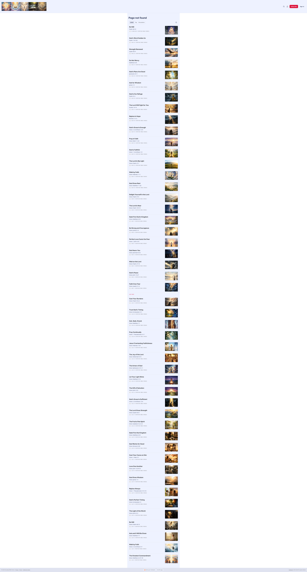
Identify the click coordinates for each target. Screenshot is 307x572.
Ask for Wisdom (135, 83)
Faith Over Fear (134, 284)
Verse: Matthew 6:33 (135, 219)
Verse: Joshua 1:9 (134, 230)
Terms (20, 570)
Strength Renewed (136, 49)
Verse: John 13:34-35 (135, 468)
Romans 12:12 (133, 118)
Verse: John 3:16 (133, 390)
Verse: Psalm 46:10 (134, 524)
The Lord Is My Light (136, 161)
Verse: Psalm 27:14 (134, 264)
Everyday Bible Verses (143, 31)
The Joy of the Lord (136, 354)
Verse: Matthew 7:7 (134, 323)
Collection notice (26, 570)
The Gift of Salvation (136, 388)
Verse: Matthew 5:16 (135, 379)
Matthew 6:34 (133, 62)
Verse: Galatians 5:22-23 (136, 424)
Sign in (302, 6)
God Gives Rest (134, 183)
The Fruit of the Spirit (137, 422)
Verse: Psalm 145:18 (134, 208)
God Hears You (134, 250)
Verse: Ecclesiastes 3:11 (135, 312)
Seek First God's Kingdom (138, 217)
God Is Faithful (134, 150)
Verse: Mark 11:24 (134, 141)
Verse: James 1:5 (133, 479)
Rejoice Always (134, 489)
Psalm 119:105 (133, 40)
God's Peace (133, 273)
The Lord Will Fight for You (139, 105)
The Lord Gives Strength (138, 410)
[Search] (283, 6)
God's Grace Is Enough (137, 127)
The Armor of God (135, 366)
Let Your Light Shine (136, 377)
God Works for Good (136, 444)
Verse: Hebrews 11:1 (135, 174)
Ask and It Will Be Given (137, 533)
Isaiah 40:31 (132, 51)
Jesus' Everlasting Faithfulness (140, 343)
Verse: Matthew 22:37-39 (136, 558)
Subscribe (294, 6)
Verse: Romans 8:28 (134, 446)
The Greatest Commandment (139, 556)
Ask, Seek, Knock (135, 321)
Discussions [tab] (141, 22)
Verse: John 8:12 (133, 513)
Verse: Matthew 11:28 (135, 185)
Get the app (160, 570)
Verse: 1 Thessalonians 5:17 (136, 334)
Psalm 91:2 (132, 96)
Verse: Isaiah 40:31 (134, 412)
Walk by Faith (134, 172)
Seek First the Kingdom (137, 433)
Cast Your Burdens (136, 299)
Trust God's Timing (136, 310)
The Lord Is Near (135, 206)
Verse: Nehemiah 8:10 (135, 357)
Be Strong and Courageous (139, 228)
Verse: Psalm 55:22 (134, 301)
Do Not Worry (134, 60)
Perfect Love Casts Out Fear (139, 239)
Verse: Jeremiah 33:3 (135, 252)
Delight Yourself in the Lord (139, 194)
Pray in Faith (133, 139)
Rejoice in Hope (134, 116)
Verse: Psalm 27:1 (134, 163)
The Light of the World (137, 511)
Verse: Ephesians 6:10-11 (136, 368)
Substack (291, 570)
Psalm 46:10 (132, 29)
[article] (153, 30)
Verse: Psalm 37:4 (134, 197)
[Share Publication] (287, 6)
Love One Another (136, 466)
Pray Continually (135, 332)
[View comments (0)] (141, 33)
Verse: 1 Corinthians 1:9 (135, 152)
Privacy (17, 570)
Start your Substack (150, 570)
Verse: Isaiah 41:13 (134, 286)
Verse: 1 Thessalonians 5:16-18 (137, 491)
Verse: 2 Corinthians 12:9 (136, 130)
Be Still (131, 27)
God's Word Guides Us (137, 38)
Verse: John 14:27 (134, 275)
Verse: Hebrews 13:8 (135, 345)
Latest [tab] (131, 22)
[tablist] (137, 22)
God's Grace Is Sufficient (138, 399)
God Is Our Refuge (135, 94)
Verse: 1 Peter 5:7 (134, 457)
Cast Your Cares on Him (138, 455)
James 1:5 (132, 85)
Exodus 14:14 (133, 107)
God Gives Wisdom (136, 477)
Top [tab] (136, 22)
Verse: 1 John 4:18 (134, 241)
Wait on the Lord (135, 262)
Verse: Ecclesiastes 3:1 (135, 502)
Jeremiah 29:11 (133, 74)
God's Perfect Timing (137, 500)
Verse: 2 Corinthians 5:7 (135, 547)
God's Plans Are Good (137, 72)
